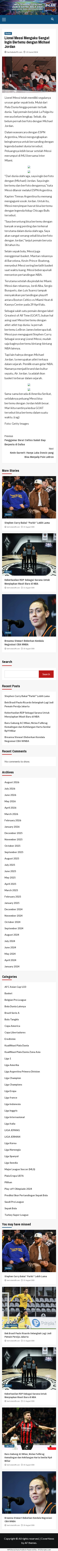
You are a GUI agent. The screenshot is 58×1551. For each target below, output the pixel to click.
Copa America (12, 1025)
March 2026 (11, 813)
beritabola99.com (14, 52)
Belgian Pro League (15, 999)
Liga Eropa (10, 1091)
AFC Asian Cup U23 (15, 986)
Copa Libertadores (15, 1032)
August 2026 (12, 782)
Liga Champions (13, 1084)
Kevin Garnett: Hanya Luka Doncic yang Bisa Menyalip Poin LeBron (32, 453)
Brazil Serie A (12, 1012)
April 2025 (10, 883)
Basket (8, 33)
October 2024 (12, 921)
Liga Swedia (11, 1162)
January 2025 (12, 902)
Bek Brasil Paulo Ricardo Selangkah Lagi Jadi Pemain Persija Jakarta (29, 704)
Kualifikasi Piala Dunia (17, 1045)
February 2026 (13, 820)
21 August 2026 (29, 588)
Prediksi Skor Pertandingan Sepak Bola (26, 1195)
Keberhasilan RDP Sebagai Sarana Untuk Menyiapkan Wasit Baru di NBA (27, 581)
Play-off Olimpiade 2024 (18, 1188)
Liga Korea (10, 1143)
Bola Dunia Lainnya (15, 1006)
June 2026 (10, 794)
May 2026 (10, 801)
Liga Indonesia (13, 1104)
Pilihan (8, 1182)
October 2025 (12, 845)
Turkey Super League (17, 1214)
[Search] (52, 19)
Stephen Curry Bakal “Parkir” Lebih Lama (27, 522)
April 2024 (10, 960)
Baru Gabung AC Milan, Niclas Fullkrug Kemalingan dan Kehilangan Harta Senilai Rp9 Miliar (27, 726)
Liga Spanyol (12, 1156)
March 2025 (11, 890)
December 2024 (14, 909)
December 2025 (14, 833)
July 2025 (10, 864)
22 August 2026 (29, 527)
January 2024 (12, 966)
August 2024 (12, 934)
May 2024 (10, 953)
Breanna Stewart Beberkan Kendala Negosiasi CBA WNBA (24, 642)
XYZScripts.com (44, 1550)
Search (7, 662)
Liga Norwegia (13, 1149)
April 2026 (10, 807)
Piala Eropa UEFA (14, 1175)
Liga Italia (10, 1123)
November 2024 (14, 915)
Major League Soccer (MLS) (20, 1169)
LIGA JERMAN (12, 1136)
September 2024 (14, 928)
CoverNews (47, 1538)
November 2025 (14, 839)
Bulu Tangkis (12, 1019)
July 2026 (10, 788)
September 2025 (14, 852)
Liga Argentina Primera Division (22, 1071)
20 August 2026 (29, 648)
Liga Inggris (11, 1110)
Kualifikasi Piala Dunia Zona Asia (22, 1051)
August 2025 (12, 858)
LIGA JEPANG (12, 1130)
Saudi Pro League (14, 1201)
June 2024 (10, 947)
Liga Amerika (12, 1064)
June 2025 (10, 871)
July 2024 (10, 941)
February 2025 (13, 896)
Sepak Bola (11, 1208)
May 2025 (10, 877)
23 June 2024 (32, 52)
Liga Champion (13, 1078)
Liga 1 (8, 1058)
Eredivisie (10, 1038)
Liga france (11, 1097)
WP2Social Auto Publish (16, 1550)
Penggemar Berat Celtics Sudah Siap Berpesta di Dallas (25, 440)
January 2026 (12, 826)
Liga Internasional (15, 1117)
